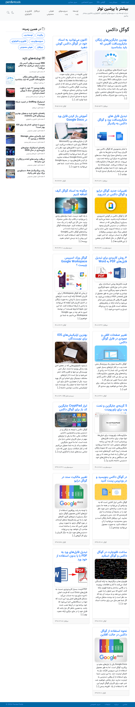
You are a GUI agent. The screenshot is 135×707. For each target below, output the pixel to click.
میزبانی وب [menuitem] (113, 2)
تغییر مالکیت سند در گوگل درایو (74, 479)
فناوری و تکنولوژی (19, 41)
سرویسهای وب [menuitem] (63, 12)
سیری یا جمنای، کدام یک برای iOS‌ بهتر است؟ (30, 126)
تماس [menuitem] (125, 704)
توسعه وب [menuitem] (75, 12)
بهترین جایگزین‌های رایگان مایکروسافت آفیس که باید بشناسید (111, 44)
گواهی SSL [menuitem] (101, 2)
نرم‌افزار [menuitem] (37, 11)
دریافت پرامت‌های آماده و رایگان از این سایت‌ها (30, 160)
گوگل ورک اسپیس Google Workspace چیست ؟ (74, 261)
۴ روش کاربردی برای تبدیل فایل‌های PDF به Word (111, 259)
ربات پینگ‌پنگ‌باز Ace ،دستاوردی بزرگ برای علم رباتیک (31, 172)
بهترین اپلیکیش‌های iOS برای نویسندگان (72, 337)
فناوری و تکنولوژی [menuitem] (28, 12)
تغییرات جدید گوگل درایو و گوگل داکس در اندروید (112, 192)
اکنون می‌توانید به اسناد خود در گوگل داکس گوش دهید (71, 44)
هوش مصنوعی (26, 47)
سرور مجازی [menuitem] (72, 2)
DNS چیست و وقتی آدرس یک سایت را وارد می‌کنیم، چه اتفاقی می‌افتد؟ (31, 66)
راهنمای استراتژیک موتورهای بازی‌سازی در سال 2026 (33, 149)
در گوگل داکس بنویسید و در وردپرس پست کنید (111, 479)
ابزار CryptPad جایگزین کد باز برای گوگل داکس (72, 407)
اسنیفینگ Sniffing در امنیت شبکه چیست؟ (30, 103)
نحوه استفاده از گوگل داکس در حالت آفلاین (113, 633)
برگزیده (40, 35)
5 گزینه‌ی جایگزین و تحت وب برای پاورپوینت (111, 407)
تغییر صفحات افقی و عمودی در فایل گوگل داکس (114, 339)
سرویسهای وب (37, 41)
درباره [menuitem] (116, 704)
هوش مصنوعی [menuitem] (50, 12)
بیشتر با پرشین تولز (112, 9)
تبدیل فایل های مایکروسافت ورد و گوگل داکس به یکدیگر (112, 120)
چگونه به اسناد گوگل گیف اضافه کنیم (71, 192)
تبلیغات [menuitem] (107, 704)
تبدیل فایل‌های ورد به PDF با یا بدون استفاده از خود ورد (71, 556)
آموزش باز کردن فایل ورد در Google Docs (72, 118)
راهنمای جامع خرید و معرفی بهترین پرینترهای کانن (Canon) (30, 115)
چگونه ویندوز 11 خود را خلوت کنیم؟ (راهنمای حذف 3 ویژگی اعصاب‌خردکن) (32, 91)
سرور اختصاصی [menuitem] (87, 2)
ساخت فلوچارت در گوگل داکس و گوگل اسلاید (112, 554)
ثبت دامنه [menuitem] (125, 2)
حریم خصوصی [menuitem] (95, 704)
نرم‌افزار (40, 47)
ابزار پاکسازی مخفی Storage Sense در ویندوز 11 (33, 138)
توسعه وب (28, 35)
